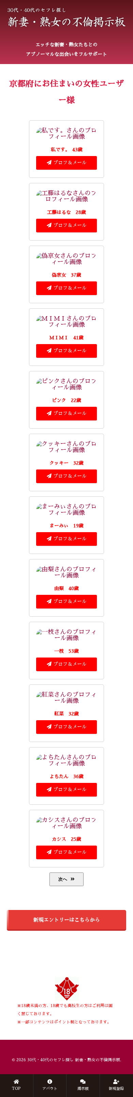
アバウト (49, 1089)
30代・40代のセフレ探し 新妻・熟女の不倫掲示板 (73, 1060)
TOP (16, 1089)
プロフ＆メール (70, 162)
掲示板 (83, 1089)
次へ (62, 879)
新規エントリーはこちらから (66, 919)
